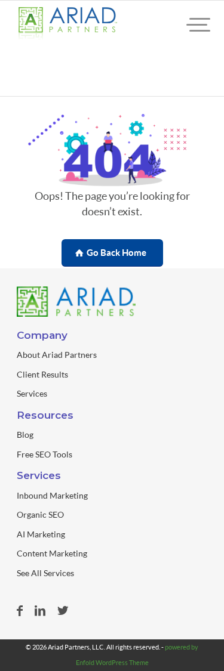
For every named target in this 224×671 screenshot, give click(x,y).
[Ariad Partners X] (62, 610)
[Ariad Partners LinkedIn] (40, 610)
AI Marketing (41, 534)
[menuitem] (187, 24)
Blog (25, 434)
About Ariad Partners (57, 355)
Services (32, 393)
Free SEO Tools (44, 454)
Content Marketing (52, 553)
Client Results (42, 374)
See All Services (45, 573)
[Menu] (187, 24)
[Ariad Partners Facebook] (20, 610)
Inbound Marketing (52, 495)
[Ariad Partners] (67, 24)
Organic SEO (40, 514)
